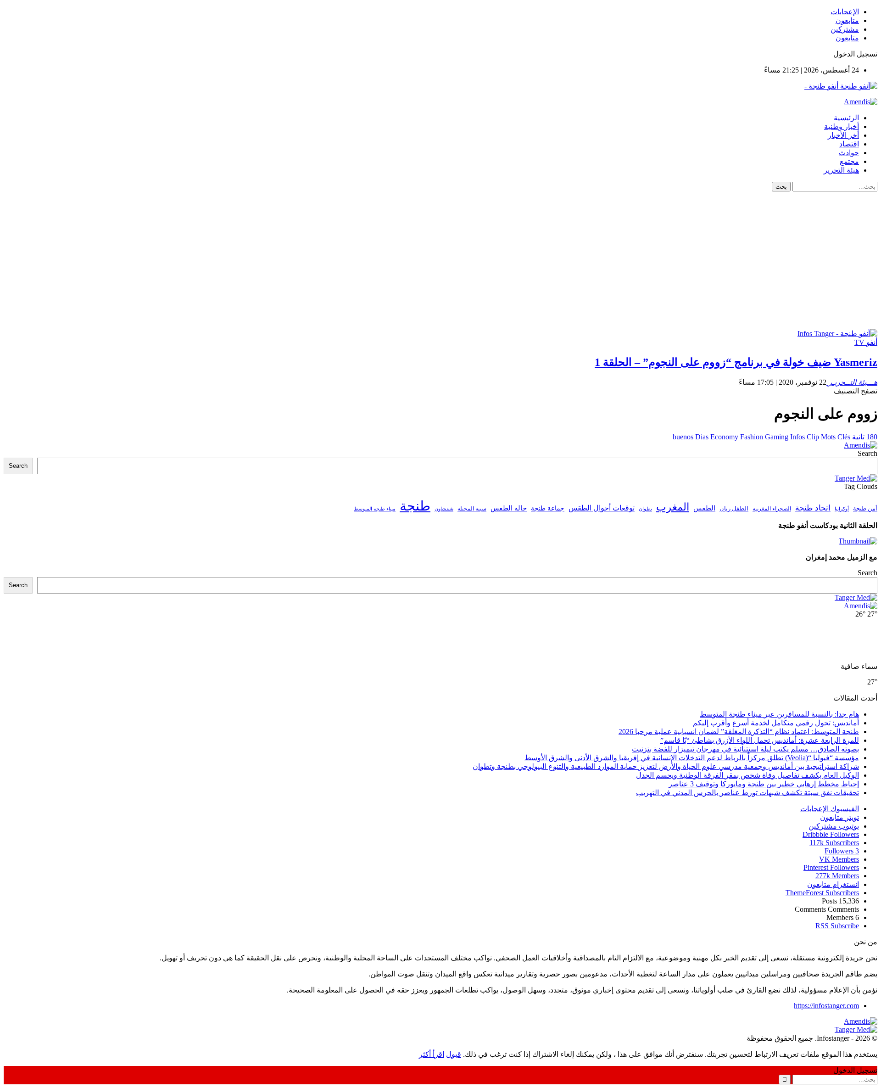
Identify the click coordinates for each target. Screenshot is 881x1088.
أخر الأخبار (843, 135)
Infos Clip (804, 437)
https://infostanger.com (826, 1005)
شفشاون (444, 508)
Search (867, 453)
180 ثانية (864, 437)
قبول (453, 1054)
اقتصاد (849, 144)
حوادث (849, 153)
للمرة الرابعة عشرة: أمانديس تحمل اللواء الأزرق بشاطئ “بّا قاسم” (759, 740)
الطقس (704, 508)
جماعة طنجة (547, 508)
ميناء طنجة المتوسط (375, 508)
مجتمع (849, 161)
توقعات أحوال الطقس (602, 508)
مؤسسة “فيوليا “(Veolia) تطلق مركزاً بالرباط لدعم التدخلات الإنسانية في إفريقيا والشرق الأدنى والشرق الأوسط (691, 758)
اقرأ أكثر (431, 1054)
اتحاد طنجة (813, 508)
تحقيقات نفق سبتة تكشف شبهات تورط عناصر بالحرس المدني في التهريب (747, 792)
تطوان (645, 508)
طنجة (415, 506)
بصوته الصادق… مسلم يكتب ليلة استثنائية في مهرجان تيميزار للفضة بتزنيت (745, 749)
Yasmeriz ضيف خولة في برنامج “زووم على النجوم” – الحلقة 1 (736, 362)
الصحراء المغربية (772, 509)
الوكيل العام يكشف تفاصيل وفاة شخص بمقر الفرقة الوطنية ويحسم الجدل (747, 775)
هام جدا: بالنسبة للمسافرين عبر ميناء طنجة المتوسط (779, 714)
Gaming (776, 437)
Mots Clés (835, 437)
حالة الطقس (509, 508)
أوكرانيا (842, 508)
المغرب (672, 507)
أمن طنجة (865, 508)
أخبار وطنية (841, 126)
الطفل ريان (733, 508)
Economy (724, 437)
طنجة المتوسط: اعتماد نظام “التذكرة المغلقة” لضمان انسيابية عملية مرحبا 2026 (739, 731)
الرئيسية (846, 118)
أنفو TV (865, 342)
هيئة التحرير (841, 170)
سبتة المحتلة (471, 509)
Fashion (751, 437)
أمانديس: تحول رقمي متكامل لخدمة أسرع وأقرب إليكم (776, 723)
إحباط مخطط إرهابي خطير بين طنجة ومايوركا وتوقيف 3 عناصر (764, 784)
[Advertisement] (440, 260)
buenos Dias (690, 437)
